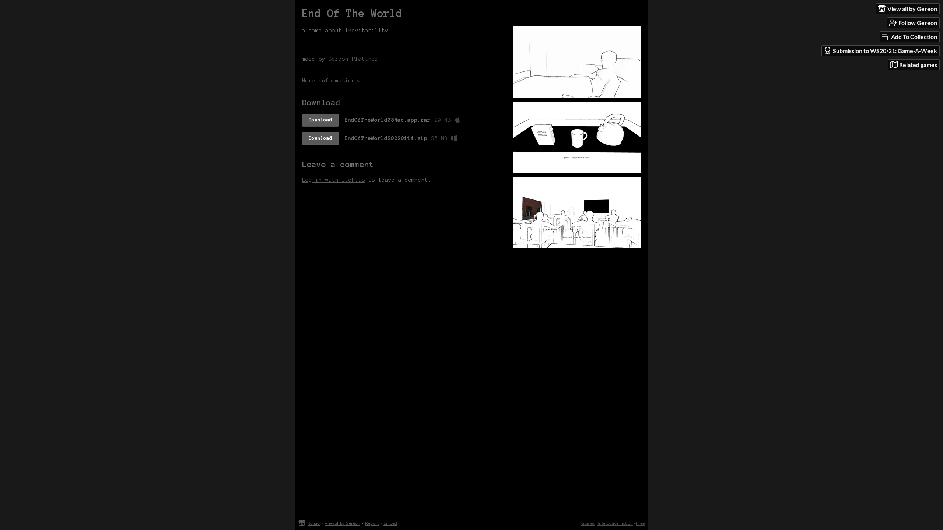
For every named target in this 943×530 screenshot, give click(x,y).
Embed (390, 523)
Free (640, 523)
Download (320, 120)
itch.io (314, 523)
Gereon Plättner (353, 59)
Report (372, 523)
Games (588, 523)
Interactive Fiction (615, 523)
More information (328, 81)
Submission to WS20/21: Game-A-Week (885, 50)
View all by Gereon (342, 523)
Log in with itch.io (333, 180)
